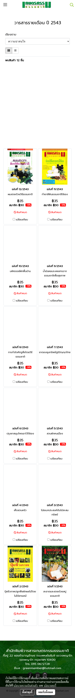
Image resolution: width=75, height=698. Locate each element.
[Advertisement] (37, 105)
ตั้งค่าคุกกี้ (27, 692)
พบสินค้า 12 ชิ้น (14, 60)
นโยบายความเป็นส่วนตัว (26, 685)
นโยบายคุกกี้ (50, 685)
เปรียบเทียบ (22, 219)
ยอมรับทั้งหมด (45, 692)
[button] (70, 5)
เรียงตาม (12, 34)
